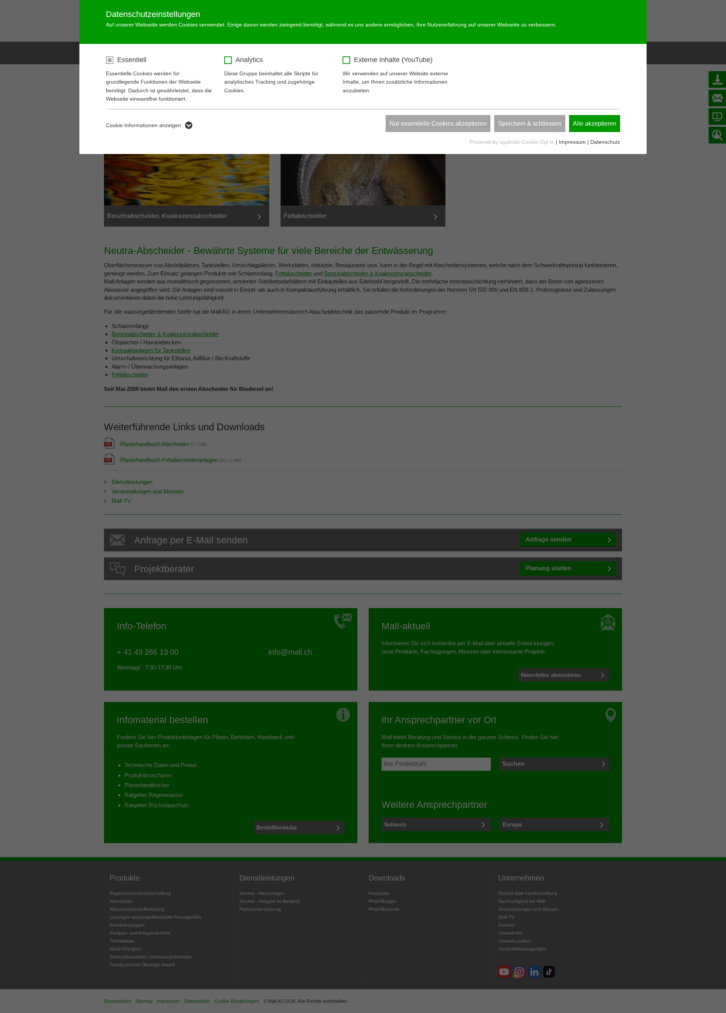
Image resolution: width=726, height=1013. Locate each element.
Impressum (572, 142)
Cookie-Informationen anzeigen (143, 125)
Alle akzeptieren (594, 123)
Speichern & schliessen (530, 123)
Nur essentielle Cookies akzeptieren (438, 123)
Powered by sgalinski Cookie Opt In (513, 142)
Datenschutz (605, 142)
